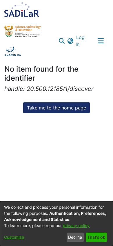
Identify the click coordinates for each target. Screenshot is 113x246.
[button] (61, 40)
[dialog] (56, 223)
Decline (75, 237)
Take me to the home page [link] (56, 108)
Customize (14, 237)
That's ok (96, 237)
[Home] (21, 9)
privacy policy (76, 225)
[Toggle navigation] (100, 40)
